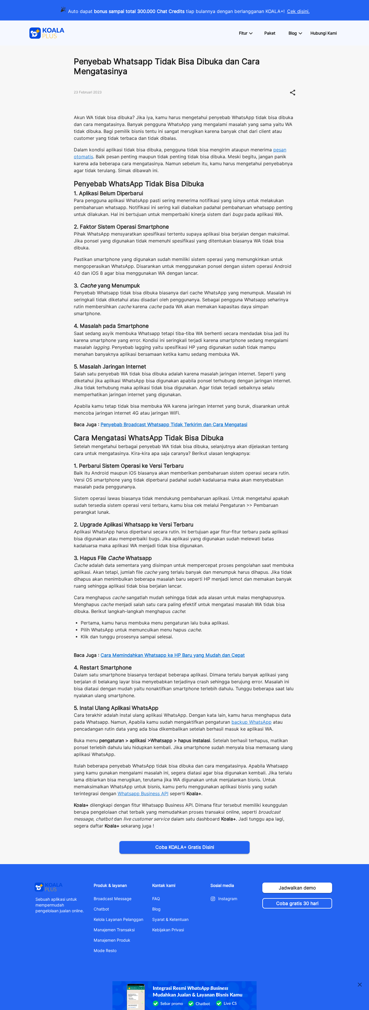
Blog (156, 909)
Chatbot (101, 909)
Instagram (227, 898)
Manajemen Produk (112, 940)
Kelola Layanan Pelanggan (118, 919)
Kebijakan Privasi (168, 930)
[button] (245, 33)
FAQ (156, 898)
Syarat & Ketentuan (170, 919)
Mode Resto (105, 950)
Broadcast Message (112, 898)
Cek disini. (298, 11)
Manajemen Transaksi (114, 930)
